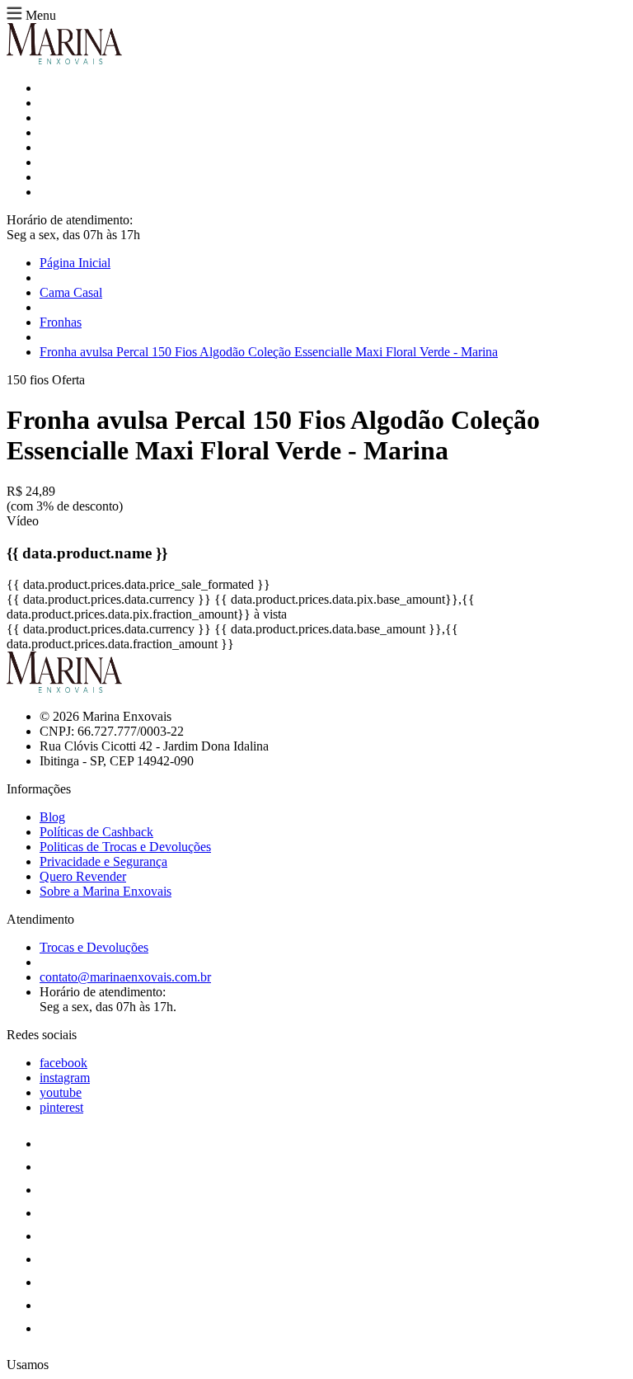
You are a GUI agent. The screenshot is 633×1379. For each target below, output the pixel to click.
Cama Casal (71, 292)
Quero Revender (83, 876)
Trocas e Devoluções (94, 947)
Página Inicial (75, 263)
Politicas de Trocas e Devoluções (125, 847)
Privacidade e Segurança (103, 861)
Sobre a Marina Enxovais (105, 891)
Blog (52, 817)
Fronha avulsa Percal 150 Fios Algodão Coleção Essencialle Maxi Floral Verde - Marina (269, 352)
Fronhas (61, 322)
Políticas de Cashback (96, 832)
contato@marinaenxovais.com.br (125, 977)
